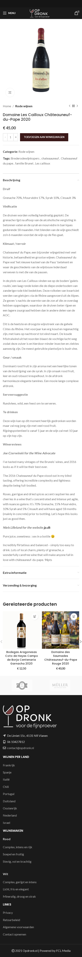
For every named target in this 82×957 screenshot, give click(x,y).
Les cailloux (42, 163)
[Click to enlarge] (10, 92)
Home (7, 106)
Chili (6, 786)
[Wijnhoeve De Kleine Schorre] (22, 685)
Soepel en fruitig (13, 854)
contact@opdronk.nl (20, 748)
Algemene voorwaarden (18, 927)
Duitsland (9, 801)
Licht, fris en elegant (16, 889)
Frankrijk (9, 765)
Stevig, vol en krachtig (17, 861)
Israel (6, 822)
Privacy (8, 912)
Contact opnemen (14, 934)
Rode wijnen (23, 106)
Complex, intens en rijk (17, 847)
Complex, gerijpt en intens (20, 882)
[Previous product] (70, 106)
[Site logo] (41, 12)
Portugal (8, 794)
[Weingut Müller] (60, 685)
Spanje (7, 772)
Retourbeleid (11, 920)
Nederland (10, 815)
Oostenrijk (10, 808)
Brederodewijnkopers (25, 158)
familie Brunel (24, 163)
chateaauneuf (50, 158)
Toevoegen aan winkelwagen (44, 137)
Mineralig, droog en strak (19, 896)
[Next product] (77, 106)
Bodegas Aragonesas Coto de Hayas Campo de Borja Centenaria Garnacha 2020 (21, 657)
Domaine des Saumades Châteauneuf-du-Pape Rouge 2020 (60, 657)
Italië (6, 779)
